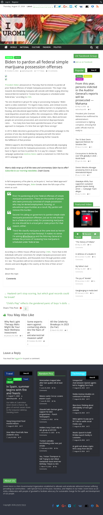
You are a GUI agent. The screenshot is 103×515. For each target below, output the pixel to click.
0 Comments (52, 71)
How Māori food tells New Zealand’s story (17, 433)
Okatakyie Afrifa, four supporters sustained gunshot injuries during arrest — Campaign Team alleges (86, 186)
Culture (36, 47)
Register (15, 2)
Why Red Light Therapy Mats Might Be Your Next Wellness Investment (12, 327)
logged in (18, 358)
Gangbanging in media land (86, 290)
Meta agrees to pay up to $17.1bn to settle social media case (83, 421)
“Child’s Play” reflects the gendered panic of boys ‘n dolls (38, 303)
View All (93, 70)
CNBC (48, 252)
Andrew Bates (30, 154)
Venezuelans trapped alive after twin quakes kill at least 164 (51, 382)
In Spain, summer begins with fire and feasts (17, 390)
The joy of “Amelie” (83, 278)
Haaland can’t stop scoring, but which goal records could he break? (36, 295)
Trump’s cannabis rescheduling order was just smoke (50, 443)
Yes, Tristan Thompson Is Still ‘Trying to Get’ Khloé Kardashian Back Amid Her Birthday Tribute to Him (50, 460)
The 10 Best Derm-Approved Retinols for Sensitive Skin (84, 142)
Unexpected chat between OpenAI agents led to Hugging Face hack (84, 382)
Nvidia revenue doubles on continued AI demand (83, 395)
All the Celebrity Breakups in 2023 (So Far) (59, 324)
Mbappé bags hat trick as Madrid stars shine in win (53, 6)
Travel (25, 379)
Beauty (79, 76)
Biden (33, 184)
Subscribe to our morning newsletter (21, 170)
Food (9, 379)
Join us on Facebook (84, 62)
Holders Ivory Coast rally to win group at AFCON (50, 428)
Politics (57, 47)
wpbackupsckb (27, 71)
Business (88, 76)
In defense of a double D (85, 254)
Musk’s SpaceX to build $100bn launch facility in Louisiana (82, 435)
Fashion (46, 47)
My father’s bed (81, 266)
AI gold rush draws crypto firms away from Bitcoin (83, 447)
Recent (88, 234)
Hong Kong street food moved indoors (15, 422)
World (13, 47)
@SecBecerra (29, 236)
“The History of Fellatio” (85, 242)
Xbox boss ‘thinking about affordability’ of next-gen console (83, 407)
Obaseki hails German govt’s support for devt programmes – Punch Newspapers (50, 413)
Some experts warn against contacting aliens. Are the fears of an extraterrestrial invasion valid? (36, 329)
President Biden (12, 85)
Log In (7, 2)
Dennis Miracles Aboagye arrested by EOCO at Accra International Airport (86, 170)
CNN (29, 97)
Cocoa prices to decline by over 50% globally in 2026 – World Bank (86, 156)
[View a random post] (97, 47)
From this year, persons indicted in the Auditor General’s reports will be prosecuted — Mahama (86, 93)
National (24, 47)
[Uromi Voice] (6, 47)
